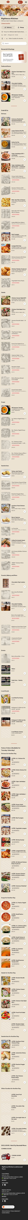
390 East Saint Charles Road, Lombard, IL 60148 (13, 1193)
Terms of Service (6, 1211)
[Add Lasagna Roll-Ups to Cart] (24, 251)
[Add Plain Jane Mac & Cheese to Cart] (24, 205)
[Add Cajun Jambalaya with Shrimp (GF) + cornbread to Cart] (24, 171)
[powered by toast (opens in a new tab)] (8, 1207)
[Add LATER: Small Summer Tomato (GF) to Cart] (24, 966)
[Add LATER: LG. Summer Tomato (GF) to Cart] (24, 955)
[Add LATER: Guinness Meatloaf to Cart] (24, 891)
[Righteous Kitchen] (8, 2)
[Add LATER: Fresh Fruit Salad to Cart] (24, 1018)
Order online (5, 1182)
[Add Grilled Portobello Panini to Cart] (24, 546)
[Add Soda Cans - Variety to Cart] (24, 685)
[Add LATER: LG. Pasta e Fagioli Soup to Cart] (24, 909)
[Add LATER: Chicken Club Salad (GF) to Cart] (24, 1007)
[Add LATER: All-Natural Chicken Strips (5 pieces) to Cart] (24, 868)
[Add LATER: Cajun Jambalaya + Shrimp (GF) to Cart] (24, 799)
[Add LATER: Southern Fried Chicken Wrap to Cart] (24, 1048)
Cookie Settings (5, 1212)
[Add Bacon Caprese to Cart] (24, 523)
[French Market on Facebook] (3, 1185)
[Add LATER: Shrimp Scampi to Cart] (24, 845)
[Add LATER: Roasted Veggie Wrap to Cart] (24, 1071)
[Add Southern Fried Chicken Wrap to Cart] (24, 511)
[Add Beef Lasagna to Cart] (24, 240)
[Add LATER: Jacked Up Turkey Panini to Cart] (24, 1059)
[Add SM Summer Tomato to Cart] (24, 100)
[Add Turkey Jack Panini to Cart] (24, 477)
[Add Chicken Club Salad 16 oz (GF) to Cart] (24, 77)
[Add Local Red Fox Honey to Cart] (24, 702)
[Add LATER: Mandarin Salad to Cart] (24, 1030)
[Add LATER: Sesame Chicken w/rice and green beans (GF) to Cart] (24, 880)
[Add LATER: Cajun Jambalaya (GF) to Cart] (24, 788)
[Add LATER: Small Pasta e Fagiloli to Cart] (24, 920)
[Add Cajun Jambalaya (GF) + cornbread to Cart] (24, 159)
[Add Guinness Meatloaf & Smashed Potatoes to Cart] (24, 125)
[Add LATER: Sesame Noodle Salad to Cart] (24, 984)
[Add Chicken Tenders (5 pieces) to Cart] (24, 274)
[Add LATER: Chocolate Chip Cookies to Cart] (24, 1111)
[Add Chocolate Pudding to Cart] (24, 89)
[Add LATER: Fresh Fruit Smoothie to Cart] (24, 1100)
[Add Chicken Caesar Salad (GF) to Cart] (24, 304)
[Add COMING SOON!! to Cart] (24, 1160)
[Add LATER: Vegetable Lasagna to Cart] (24, 834)
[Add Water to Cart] (24, 673)
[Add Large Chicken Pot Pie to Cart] (24, 136)
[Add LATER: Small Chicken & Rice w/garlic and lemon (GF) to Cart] (24, 943)
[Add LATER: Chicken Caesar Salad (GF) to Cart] (24, 995)
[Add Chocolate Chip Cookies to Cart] (24, 586)
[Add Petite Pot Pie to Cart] (24, 148)
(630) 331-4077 (5, 1191)
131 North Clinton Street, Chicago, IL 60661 (12, 1176)
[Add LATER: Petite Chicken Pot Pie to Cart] (24, 776)
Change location (5, 23)
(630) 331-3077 (5, 1175)
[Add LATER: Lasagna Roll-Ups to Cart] (24, 857)
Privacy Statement (15, 1211)
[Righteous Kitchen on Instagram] (5, 1201)
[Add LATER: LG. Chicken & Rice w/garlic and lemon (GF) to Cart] (24, 932)
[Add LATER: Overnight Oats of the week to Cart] (24, 1123)
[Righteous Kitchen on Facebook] (3, 1201)
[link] (16, 38)
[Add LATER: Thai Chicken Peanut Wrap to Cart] (24, 1082)
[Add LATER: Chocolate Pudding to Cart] (24, 1134)
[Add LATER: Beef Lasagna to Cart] (24, 822)
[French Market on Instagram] (5, 1185)
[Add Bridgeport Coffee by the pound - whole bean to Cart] (24, 725)
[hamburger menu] (26, 2)
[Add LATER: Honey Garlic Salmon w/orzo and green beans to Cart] (24, 811)
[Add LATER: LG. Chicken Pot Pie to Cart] (24, 765)
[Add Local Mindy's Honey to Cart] (24, 737)
